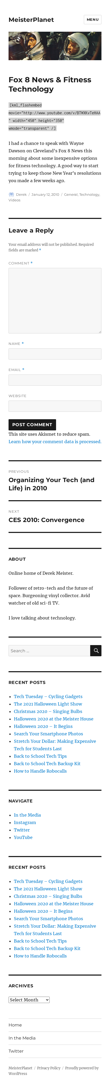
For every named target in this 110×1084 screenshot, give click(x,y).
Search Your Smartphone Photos (48, 733)
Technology (89, 194)
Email (17, 370)
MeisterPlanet (31, 19)
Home (15, 1025)
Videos (14, 200)
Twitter (22, 830)
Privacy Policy (48, 1068)
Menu (93, 19)
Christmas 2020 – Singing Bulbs (48, 711)
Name (16, 343)
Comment (21, 263)
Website (18, 396)
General (71, 194)
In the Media (27, 815)
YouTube (23, 837)
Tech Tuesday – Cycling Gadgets (48, 696)
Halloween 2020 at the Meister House (53, 719)
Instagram (25, 822)
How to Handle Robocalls (40, 771)
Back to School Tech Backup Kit (47, 763)
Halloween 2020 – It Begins (43, 726)
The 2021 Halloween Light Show (48, 704)
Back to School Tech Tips (40, 756)
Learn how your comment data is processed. (55, 441)
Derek (21, 194)
